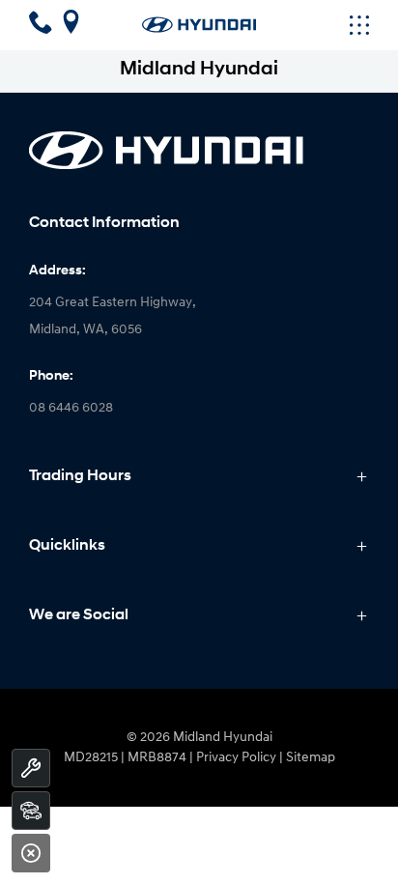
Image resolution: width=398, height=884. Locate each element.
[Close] (31, 853)
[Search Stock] (31, 810)
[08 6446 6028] (44, 27)
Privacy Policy (236, 758)
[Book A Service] (31, 768)
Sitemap (310, 758)
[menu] (312, 25)
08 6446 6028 (71, 408)
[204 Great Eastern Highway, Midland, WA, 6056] (71, 27)
